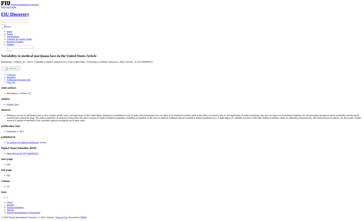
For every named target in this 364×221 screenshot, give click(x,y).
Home (9, 31)
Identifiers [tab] (11, 77)
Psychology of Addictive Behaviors (23, 142)
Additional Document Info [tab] (19, 80)
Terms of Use (61, 217)
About (10, 202)
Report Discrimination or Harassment (23, 212)
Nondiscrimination (15, 207)
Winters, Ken (13, 104)
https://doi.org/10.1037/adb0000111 (23, 153)
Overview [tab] (11, 74)
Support (10, 44)
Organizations (13, 36)
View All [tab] (11, 82)
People (10, 34)
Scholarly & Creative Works (19, 39)
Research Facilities (15, 42)
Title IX (10, 210)
